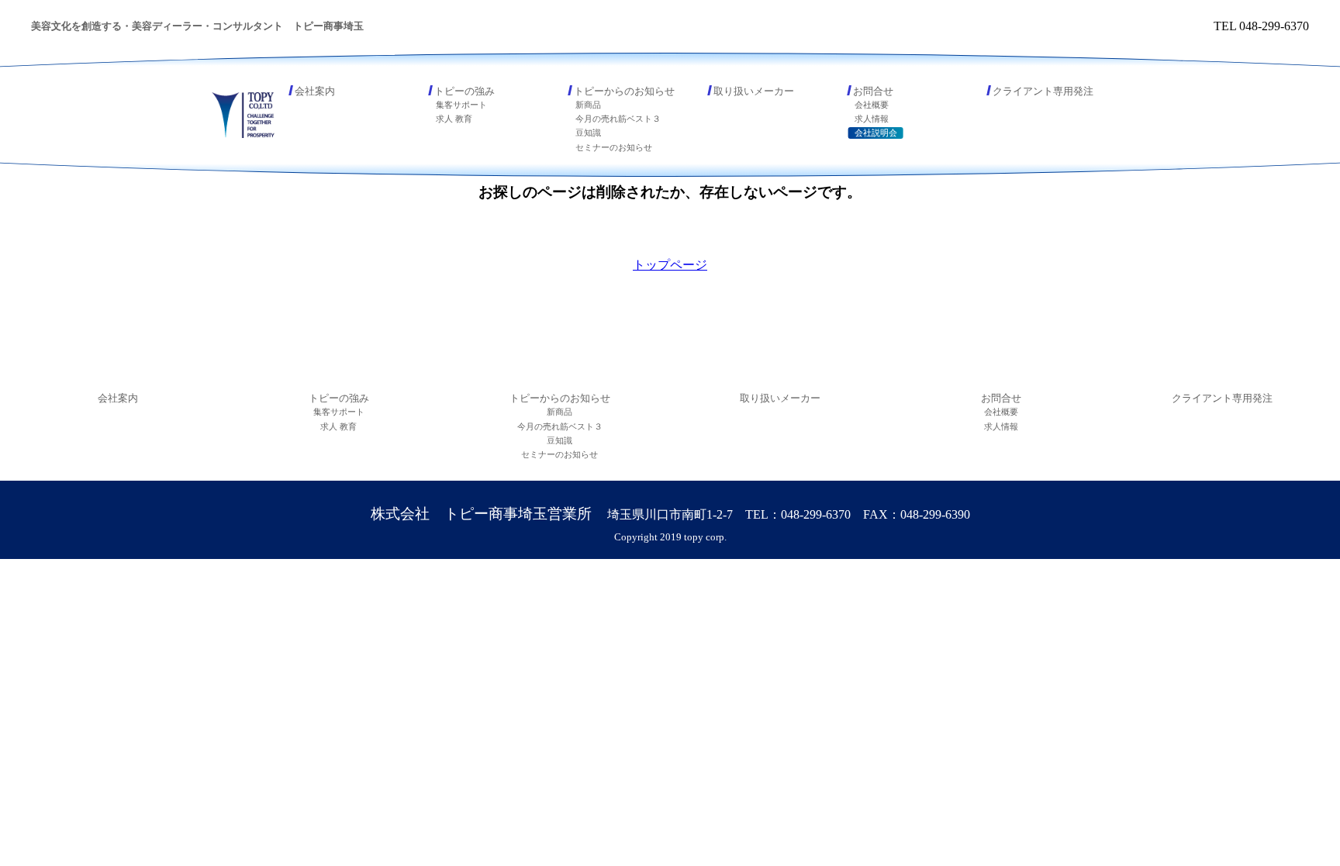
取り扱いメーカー (753, 91)
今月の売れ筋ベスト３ (618, 118)
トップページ (670, 264)
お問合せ (873, 91)
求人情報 (872, 118)
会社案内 (315, 91)
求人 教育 (454, 118)
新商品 (588, 104)
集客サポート (461, 104)
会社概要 (872, 104)
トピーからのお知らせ (624, 91)
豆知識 (588, 132)
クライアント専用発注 (1043, 91)
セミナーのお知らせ (613, 147)
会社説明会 (876, 132)
